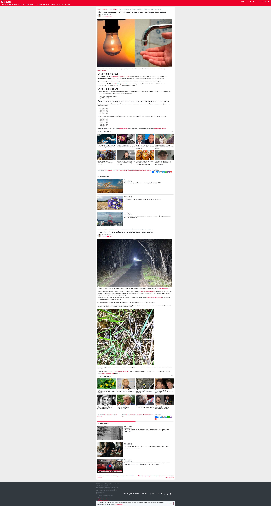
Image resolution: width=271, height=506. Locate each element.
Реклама (67, 4)
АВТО (40, 4)
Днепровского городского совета (120, 76)
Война (32, 4)
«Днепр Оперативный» (163, 288)
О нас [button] (137, 494)
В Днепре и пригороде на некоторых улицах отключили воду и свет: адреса (156, 476)
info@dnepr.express (103, 500)
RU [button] (242, 1)
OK (170, 503)
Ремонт (149, 170)
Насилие (133, 414)
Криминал (139, 414)
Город (4, 4)
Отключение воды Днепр (139, 170)
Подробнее (119, 504)
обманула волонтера (108, 373)
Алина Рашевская (107, 16)
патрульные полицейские (154, 297)
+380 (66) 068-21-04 (101, 499)
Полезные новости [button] (56, 4)
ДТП (36, 4)
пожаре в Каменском (122, 371)
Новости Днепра (102, 9)
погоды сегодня (123, 128)
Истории (26, 4)
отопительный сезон (160, 128)
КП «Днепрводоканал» (121, 84)
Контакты (144, 494)
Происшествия (12, 4)
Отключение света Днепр (124, 170)
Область (46, 4)
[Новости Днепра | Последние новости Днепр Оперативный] (6, 1)
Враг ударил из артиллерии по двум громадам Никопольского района (115, 476)
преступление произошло (148, 291)
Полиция (128, 414)
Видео (20, 4)
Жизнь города (113, 9)
